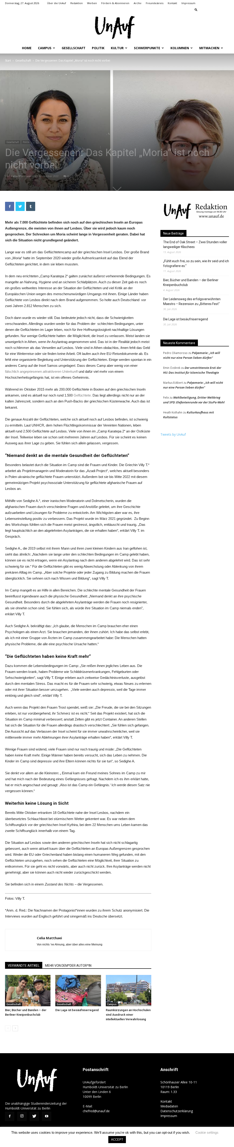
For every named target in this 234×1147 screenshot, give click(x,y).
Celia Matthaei (21, 176)
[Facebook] (202, 9)
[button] (196, 9)
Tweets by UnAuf (173, 434)
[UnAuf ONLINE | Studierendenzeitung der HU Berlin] (117, 28)
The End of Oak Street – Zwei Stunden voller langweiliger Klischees (195, 244)
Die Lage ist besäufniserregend (77, 1010)
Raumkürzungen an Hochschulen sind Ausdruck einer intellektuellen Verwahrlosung (128, 1014)
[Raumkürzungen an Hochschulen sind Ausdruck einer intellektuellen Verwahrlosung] (128, 990)
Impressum (188, 3)
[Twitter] (218, 9)
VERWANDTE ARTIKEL (24, 965)
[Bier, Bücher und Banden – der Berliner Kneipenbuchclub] (28, 990)
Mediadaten (169, 1106)
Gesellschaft (73, 48)
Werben (92, 3)
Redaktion (76, 3)
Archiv (137, 3)
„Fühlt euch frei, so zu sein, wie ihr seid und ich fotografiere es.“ (196, 263)
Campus (44, 48)
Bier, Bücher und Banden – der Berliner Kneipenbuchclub (190, 282)
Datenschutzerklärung (176, 1111)
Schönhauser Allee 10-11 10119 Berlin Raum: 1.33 (178, 1087)
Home (27, 48)
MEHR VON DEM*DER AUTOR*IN (68, 965)
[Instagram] (210, 9)
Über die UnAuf (56, 3)
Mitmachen (209, 48)
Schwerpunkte (147, 48)
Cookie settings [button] (206, 1132)
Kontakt (172, 3)
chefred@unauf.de (96, 1111)
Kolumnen (179, 48)
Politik (98, 48)
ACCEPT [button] (117, 1139)
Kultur (117, 48)
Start (8, 60)
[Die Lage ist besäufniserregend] (78, 990)
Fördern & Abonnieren (115, 3)
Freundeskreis (154, 3)
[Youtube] (225, 9)
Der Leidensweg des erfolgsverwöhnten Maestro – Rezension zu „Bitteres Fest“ (192, 301)
